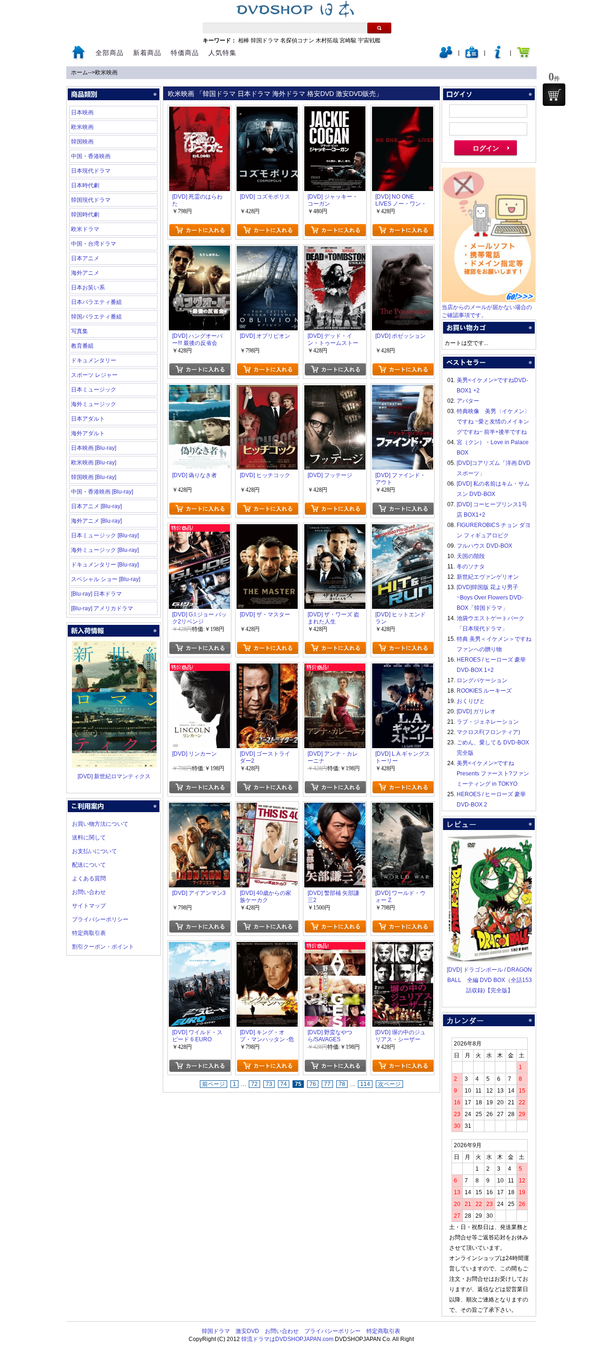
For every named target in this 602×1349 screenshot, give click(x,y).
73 (269, 1084)
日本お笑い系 (88, 287)
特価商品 (185, 52)
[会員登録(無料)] (471, 57)
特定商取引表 (89, 933)
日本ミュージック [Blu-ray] (105, 535)
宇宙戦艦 (369, 40)
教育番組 (82, 346)
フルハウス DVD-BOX (484, 546)
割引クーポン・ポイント (103, 946)
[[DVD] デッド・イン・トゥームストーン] (334, 250)
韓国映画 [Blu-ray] (93, 477)
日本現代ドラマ (91, 171)
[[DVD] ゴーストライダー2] (267, 668)
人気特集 (222, 52)
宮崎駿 (348, 40)
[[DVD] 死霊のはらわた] (199, 111)
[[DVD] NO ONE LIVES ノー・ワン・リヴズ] (402, 111)
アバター (468, 401)
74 (283, 1084)
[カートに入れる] (199, 230)
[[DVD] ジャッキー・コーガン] (334, 111)
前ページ (213, 1084)
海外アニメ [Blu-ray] (96, 521)
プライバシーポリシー (100, 919)
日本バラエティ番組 (96, 302)
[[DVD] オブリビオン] (267, 250)
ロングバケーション (482, 680)
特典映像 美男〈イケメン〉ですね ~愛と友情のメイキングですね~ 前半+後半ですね (493, 421)
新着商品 (147, 52)
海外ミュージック (93, 404)
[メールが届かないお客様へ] (489, 300)
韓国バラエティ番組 (96, 316)
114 (365, 1084)
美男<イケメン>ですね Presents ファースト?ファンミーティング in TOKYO (493, 773)
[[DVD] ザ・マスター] (267, 529)
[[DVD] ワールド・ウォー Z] (402, 808)
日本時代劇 (85, 185)
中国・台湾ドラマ (93, 243)
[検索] (379, 28)
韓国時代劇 (85, 214)
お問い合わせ (89, 892)
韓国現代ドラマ (91, 200)
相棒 (243, 40)
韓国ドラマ (265, 40)
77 (327, 1084)
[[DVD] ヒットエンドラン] (402, 529)
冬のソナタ (471, 566)
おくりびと (471, 701)
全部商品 (109, 52)
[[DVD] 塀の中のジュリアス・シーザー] (402, 947)
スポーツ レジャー (94, 375)
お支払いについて (94, 851)
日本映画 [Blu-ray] (93, 448)
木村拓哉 (327, 40)
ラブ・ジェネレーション (488, 721)
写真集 (79, 331)
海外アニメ (85, 273)
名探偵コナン (297, 40)
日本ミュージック (93, 389)
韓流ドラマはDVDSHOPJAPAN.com (287, 1339)
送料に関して (89, 837)
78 (342, 1084)
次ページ (389, 1084)
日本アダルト (88, 418)
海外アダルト (88, 433)
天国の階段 (471, 556)
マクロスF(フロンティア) (488, 732)
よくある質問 (89, 878)
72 (254, 1084)
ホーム (79, 72)
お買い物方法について (100, 824)
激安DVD (247, 1331)
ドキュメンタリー (93, 360)
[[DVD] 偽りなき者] (199, 390)
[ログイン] (446, 57)
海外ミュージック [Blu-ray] (105, 550)
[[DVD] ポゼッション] (402, 250)
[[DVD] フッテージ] (334, 390)
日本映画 (82, 112)
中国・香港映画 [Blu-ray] (102, 491)
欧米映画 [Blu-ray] (93, 462)
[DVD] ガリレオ (476, 711)
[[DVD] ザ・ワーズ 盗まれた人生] (334, 529)
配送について (89, 865)
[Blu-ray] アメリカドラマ (102, 608)
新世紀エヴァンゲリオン (488, 577)
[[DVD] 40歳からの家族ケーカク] (267, 808)
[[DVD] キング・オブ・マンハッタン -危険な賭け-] (267, 947)
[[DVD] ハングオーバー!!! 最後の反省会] (199, 250)
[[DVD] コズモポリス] (267, 111)
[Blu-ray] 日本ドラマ (96, 594)
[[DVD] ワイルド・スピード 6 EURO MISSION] (199, 947)
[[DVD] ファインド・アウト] (402, 390)
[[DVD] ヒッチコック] (267, 390)
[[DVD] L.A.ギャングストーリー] (402, 668)
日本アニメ (85, 258)
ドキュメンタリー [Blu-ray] (105, 564)
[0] (554, 94)
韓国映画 (82, 141)
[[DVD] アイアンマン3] (199, 808)
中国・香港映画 (91, 156)
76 (312, 1084)
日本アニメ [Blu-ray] (96, 506)
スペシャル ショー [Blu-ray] (105, 579)
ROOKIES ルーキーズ (484, 690)
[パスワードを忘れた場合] (497, 57)
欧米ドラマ (85, 229)
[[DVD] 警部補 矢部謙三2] (334, 808)
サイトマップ (89, 905)
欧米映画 (106, 72)
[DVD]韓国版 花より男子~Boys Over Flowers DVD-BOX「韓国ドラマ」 (490, 597)
